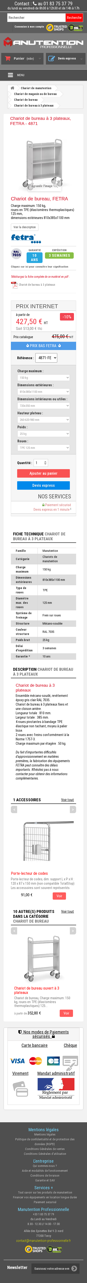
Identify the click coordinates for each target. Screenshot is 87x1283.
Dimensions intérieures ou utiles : (42, 399)
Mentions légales (45, 1134)
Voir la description (25, 227)
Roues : (22, 441)
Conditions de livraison (44, 1175)
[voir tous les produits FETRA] (26, 238)
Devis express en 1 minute (52, 509)
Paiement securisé (45, 1202)
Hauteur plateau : (30, 413)
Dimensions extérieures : (35, 385)
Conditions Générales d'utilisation (45, 1154)
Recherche (74, 17)
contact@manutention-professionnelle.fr (43, 1241)
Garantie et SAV (45, 1180)
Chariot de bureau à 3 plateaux (36, 284)
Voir (59, 896)
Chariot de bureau (31, 921)
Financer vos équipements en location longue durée (45, 1197)
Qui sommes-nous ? (45, 1166)
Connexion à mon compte (29, 26)
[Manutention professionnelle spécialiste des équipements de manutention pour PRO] (43, 42)
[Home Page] (12, 88)
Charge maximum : (30, 371)
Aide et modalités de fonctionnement (45, 1171)
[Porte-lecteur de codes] (42, 839)
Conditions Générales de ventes (45, 1149)
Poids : (22, 427)
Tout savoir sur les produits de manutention (45, 1192)
